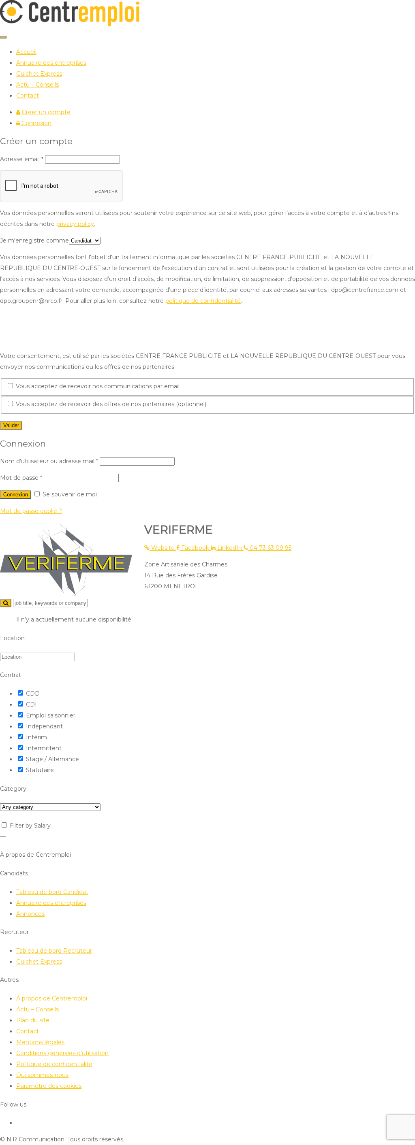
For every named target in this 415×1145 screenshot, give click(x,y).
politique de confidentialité (203, 300)
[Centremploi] (69, 24)
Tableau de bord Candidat (52, 892)
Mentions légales (40, 1042)
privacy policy (75, 224)
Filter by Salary (30, 825)
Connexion (35, 123)
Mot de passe (21, 477)
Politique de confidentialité (54, 1064)
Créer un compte (45, 112)
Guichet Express (39, 73)
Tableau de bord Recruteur (54, 950)
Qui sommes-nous (42, 1075)
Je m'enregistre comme (34, 240)
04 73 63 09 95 (269, 547)
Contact (27, 95)
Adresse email (21, 159)
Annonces (30, 913)
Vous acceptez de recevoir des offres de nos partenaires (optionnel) (110, 404)
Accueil (26, 51)
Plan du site (32, 1020)
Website (163, 547)
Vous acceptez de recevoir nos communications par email (97, 386)
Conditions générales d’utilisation (62, 1053)
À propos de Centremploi (51, 998)
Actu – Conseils (37, 84)
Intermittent (44, 748)
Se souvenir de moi (69, 494)
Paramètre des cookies (48, 1086)
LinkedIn (230, 547)
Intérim (36, 737)
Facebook (195, 547)
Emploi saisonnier (50, 715)
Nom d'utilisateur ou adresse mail (49, 461)
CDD (33, 693)
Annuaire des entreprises (51, 62)
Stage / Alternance (52, 759)
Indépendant (44, 726)
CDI (31, 704)
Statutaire (40, 770)
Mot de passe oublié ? (31, 511)
